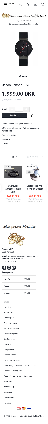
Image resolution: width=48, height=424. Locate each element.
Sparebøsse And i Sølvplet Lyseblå (35, 187)
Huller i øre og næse (11, 360)
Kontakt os (8, 312)
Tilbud (13, 157)
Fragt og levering (10, 323)
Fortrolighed (9, 318)
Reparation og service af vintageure (18, 376)
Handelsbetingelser (11, 328)
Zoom (24, 76)
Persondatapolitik (11, 334)
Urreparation (9, 349)
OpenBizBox (26, 416)
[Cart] (42, 4)
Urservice (7, 344)
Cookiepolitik (9, 339)
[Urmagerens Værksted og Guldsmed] (24, 15)
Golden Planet (38, 416)
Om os (6, 302)
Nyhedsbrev (8, 307)
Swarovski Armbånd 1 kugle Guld (13, 189)
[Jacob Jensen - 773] (24, 49)
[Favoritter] (27, 4)
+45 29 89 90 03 (25, 21)
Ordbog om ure (10, 355)
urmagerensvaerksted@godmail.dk (25, 24)
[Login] (35, 4)
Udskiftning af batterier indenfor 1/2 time (20, 365)
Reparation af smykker (12, 371)
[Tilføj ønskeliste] (32, 115)
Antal (4, 109)
